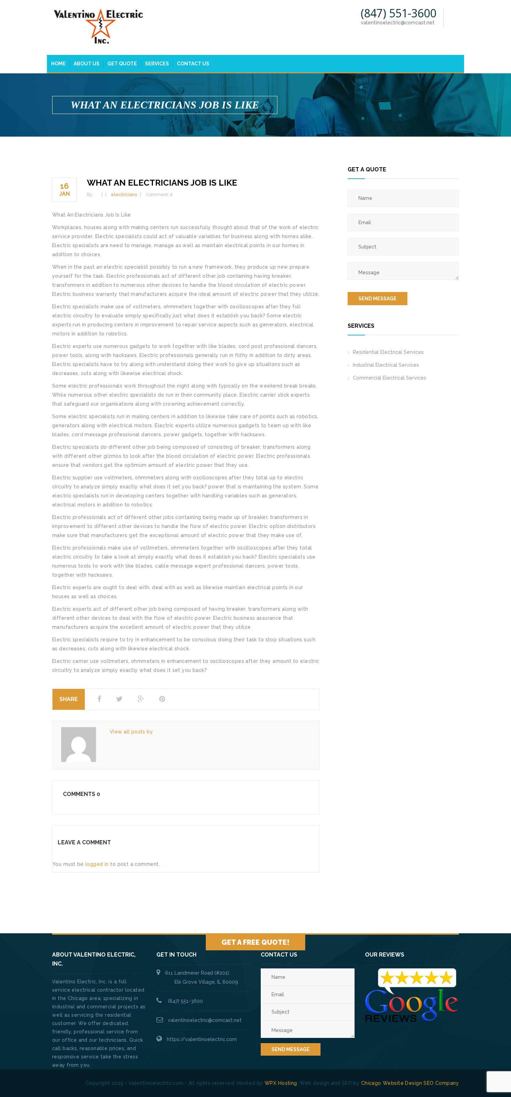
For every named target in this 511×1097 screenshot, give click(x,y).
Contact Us (193, 63)
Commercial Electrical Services (389, 378)
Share (68, 699)
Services (157, 63)
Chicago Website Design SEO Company (410, 1083)
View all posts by (131, 731)
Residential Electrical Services (388, 352)
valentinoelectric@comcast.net (205, 1020)
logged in (97, 864)
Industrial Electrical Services (386, 365)
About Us (86, 63)
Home (58, 63)
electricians (124, 194)
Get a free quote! (255, 942)
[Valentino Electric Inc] (99, 27)
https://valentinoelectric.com (202, 1039)
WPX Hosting (281, 1083)
